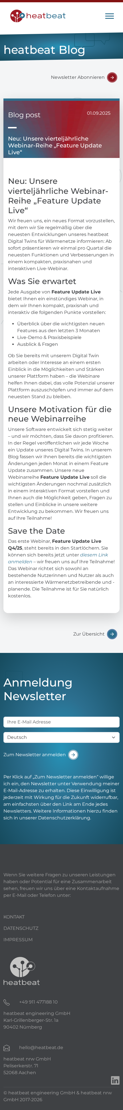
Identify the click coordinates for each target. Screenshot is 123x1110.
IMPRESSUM (18, 939)
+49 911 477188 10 (38, 1002)
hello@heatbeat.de (41, 1047)
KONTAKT (14, 917)
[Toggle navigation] (109, 16)
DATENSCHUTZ (20, 928)
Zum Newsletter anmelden (34, 754)
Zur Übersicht (89, 634)
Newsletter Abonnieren (78, 77)
